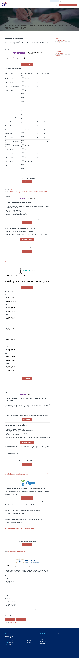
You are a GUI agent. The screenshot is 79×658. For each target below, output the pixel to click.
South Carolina (10, 192)
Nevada (48, 473)
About (28, 636)
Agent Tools (29, 638)
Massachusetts (33, 260)
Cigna (10, 551)
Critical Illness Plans (58, 38)
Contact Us (7, 45)
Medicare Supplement (36, 191)
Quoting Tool (29, 640)
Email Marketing (27, 181)
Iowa (28, 191)
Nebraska (42, 191)
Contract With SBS (26, 222)
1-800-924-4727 (55, 1)
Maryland (30, 260)
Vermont (18, 192)
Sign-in (62, 1)
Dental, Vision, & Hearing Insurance (61, 40)
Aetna (10, 191)
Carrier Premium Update (16, 191)
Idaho (25, 260)
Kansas (30, 191)
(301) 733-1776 (9, 644)
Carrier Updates (13, 189)
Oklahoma (46, 191)
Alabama (12, 191)
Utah (45, 260)
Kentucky (32, 191)
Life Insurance (57, 46)
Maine (14, 551)
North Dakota (6, 474)
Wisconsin (24, 474)
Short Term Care (58, 57)
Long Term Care (58, 49)
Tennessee (13, 192)
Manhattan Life (28, 387)
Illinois (24, 191)
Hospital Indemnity (22, 260)
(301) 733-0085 (9, 642)
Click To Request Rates (27, 64)
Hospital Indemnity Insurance (60, 44)
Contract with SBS (21, 191)
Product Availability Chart (26, 537)
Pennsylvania (6, 192)
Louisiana (25, 387)
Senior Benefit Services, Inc (4, 4)
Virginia (20, 192)
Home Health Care (58, 42)
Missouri (44, 473)
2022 (9, 191)
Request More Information (27, 239)
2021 (9, 260)
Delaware (12, 260)
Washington (6, 261)
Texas (15, 192)
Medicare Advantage (58, 51)
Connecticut (17, 473)
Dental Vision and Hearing (17, 260)
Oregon (41, 260)
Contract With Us (21, 619)
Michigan (40, 191)
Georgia (16, 387)
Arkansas (15, 473)
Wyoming (22, 192)
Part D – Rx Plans (58, 55)
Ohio (44, 191)
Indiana (26, 191)
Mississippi (41, 473)
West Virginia (21, 474)
